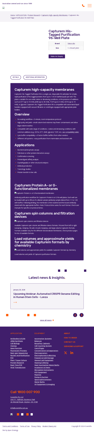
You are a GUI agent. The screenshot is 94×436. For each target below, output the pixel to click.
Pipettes (38, 375)
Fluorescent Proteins (18, 351)
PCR (11, 358)
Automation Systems (43, 339)
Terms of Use (25, 426)
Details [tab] (16, 77)
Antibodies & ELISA (17, 339)
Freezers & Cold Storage (44, 358)
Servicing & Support (74, 346)
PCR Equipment (41, 372)
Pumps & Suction (41, 377)
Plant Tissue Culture (18, 360)
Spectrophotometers (43, 379)
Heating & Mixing (41, 363)
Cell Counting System (43, 346)
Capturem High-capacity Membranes (54, 15)
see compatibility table (70, 132)
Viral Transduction (17, 367)
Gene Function (16, 348)
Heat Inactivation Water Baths (47, 365)
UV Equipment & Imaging (45, 384)
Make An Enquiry (57, 56)
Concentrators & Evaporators (46, 351)
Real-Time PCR (16, 365)
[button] (75, 315)
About (67, 333)
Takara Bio (71, 43)
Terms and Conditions (10, 426)
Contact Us (69, 342)
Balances (38, 341)
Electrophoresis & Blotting (45, 355)
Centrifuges (39, 348)
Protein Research (34, 15)
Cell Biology (15, 343)
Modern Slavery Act (49, 426)
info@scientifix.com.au (19, 408)
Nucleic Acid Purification (20, 355)
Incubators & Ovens (42, 367)
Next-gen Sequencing (19, 353)
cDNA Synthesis (16, 341)
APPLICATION (21, 15)
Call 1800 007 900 (25, 392)
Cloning (13, 346)
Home (12, 15)
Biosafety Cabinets (42, 343)
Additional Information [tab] (35, 77)
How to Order (70, 338)
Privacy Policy (36, 426)
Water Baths (40, 382)
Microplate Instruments (44, 370)
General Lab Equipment (44, 360)
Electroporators (41, 353)
